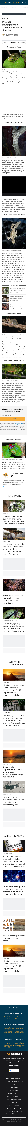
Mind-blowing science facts (19, 1046)
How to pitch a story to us (14, 1109)
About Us (14, 1084)
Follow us (14, 42)
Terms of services (19, 423)
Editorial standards (14, 1106)
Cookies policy (14, 1093)
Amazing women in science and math (19, 1027)
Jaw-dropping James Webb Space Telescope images (8, 1028)
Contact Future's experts (14, 1081)
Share (6, 42)
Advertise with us (14, 1096)
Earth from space (20, 1016)
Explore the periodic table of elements (8, 1032)
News (21, 36)
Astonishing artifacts (19, 1018)
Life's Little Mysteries (8, 1016)
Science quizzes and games (8, 1043)
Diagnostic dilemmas (8, 1018)
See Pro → (16, 2)
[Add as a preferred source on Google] (14, 1070)
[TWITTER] (12, 476)
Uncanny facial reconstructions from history (19, 1032)
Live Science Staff (13, 34)
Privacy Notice (20, 424)
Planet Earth (5, 18)
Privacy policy (14, 1090)
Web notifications (14, 1099)
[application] (14, 183)
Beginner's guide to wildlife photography (19, 1043)
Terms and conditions (14, 1087)
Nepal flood (13, 7)
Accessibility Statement (14, 1078)
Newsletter (22, 42)
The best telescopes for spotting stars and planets (8, 1046)
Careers (14, 1103)
